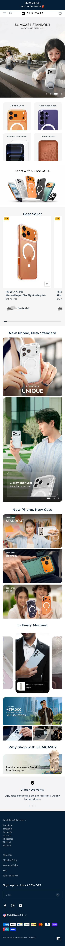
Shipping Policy (10, 860)
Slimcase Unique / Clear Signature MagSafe (25, 295)
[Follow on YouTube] (20, 906)
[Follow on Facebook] (5, 906)
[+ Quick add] (47, 284)
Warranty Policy (10, 865)
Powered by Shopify (28, 937)
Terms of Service (10, 875)
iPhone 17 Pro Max (14, 292)
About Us (7, 855)
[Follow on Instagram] (13, 906)
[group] (32, 57)
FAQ (5, 870)
